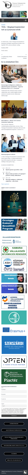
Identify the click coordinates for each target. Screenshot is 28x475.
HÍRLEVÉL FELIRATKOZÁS (14, 460)
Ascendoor (14, 471)
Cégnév (2, 403)
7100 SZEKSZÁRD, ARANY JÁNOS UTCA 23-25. (14, 445)
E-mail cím (3, 399)
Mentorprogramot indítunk (8, 154)
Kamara (3, 24)
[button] (25, 472)
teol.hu (6, 50)
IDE (7, 47)
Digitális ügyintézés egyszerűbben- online (14, 169)
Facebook (14, 453)
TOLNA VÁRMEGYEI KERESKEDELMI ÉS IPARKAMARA (14, 438)
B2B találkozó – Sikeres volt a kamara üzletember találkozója (11, 121)
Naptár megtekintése (5, 184)
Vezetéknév (3, 389)
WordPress (3, 473)
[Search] (26, 20)
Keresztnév (3, 394)
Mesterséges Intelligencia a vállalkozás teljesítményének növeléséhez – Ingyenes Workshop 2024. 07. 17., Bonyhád (12, 86)
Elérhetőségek (14, 423)
